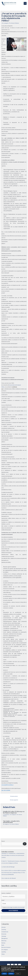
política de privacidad (19, 907)
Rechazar (11, 973)
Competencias (5, 931)
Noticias (3, 943)
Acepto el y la (13, 907)
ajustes (12, 971)
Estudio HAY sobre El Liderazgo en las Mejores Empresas (13, 812)
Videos (3, 954)
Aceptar (4, 973)
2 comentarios (6, 814)
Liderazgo (4, 936)
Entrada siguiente (14, 799)
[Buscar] (24, 843)
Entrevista (4, 934)
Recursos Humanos (6, 947)
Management (5, 938)
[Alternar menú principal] (25, 3)
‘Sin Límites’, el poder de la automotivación (11, 821)
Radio (3, 945)
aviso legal (9, 907)
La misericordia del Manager (8, 866)
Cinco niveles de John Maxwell (9, 878)
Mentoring (4, 940)
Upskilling (4, 951)
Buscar (3, 841)
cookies (9, 968)
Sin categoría (5, 23)
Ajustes (17, 973)
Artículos (4, 927)
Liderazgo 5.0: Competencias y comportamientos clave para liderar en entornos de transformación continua (13, 855)
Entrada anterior (14, 796)
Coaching (4, 929)
